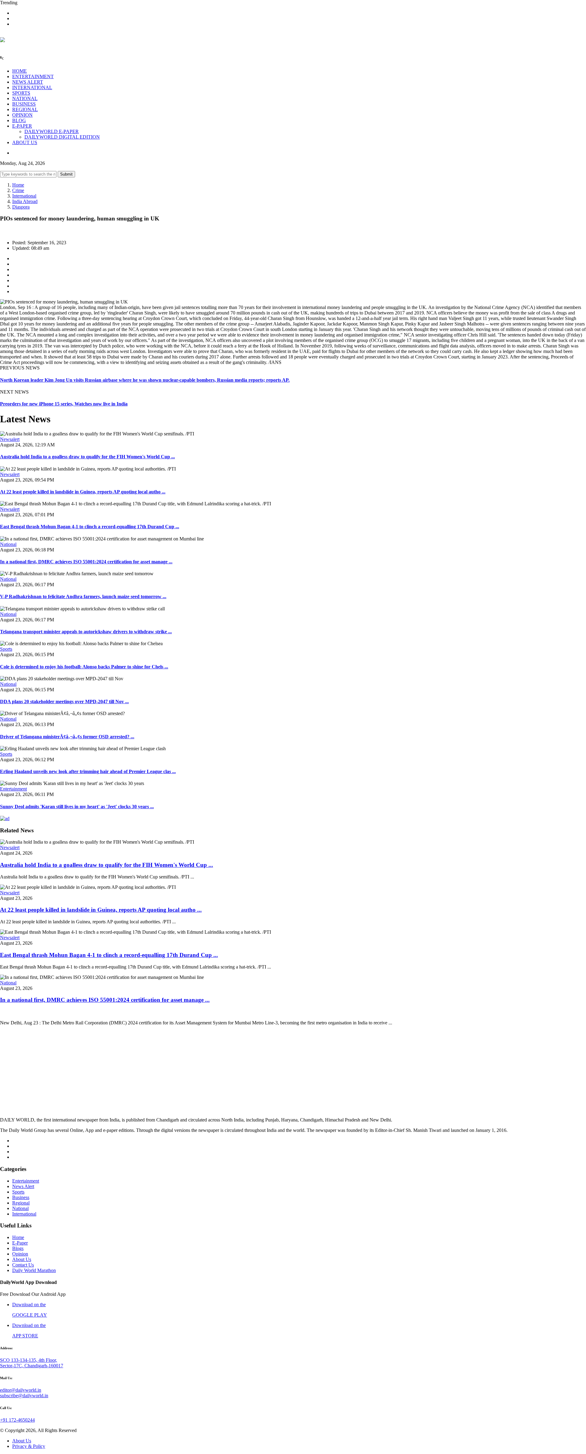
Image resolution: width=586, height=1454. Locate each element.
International (24, 195)
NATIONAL (25, 98)
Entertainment (13, 788)
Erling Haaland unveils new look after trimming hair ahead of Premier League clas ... (88, 771)
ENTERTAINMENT (33, 76)
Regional (21, 1202)
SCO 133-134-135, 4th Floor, (28, 1360)
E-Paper (20, 1242)
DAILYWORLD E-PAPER (51, 131)
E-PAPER (22, 126)
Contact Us (23, 1264)
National (8, 544)
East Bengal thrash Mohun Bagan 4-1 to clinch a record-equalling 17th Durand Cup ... (89, 526)
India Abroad (25, 201)
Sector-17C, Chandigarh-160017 (31, 1365)
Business (20, 1197)
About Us (21, 1259)
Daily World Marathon (34, 1270)
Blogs (18, 1248)
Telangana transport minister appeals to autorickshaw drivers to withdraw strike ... (86, 631)
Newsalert (10, 439)
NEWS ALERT (27, 82)
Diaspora (21, 206)
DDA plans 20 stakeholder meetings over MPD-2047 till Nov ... (64, 701)
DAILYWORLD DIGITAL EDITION (62, 137)
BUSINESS (24, 104)
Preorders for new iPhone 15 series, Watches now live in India (64, 403)
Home (18, 184)
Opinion (20, 1253)
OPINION (22, 115)
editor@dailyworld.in (20, 1390)
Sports (6, 649)
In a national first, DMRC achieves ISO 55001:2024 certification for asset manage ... (86, 561)
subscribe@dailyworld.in (24, 1395)
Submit (66, 174)
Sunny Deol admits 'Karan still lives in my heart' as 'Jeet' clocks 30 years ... (77, 806)
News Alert (23, 1186)
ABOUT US (24, 142)
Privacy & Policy (28, 1446)
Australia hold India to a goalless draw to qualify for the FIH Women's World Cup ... (87, 456)
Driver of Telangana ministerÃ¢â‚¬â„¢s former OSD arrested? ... (67, 736)
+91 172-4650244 (17, 1420)
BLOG (19, 120)
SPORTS (21, 93)
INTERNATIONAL (32, 87)
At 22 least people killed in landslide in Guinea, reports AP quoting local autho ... (82, 491)
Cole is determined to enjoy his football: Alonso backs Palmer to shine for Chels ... (84, 666)
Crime (18, 190)
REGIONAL (25, 109)
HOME (19, 71)
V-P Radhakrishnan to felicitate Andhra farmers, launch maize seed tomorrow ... (83, 596)
